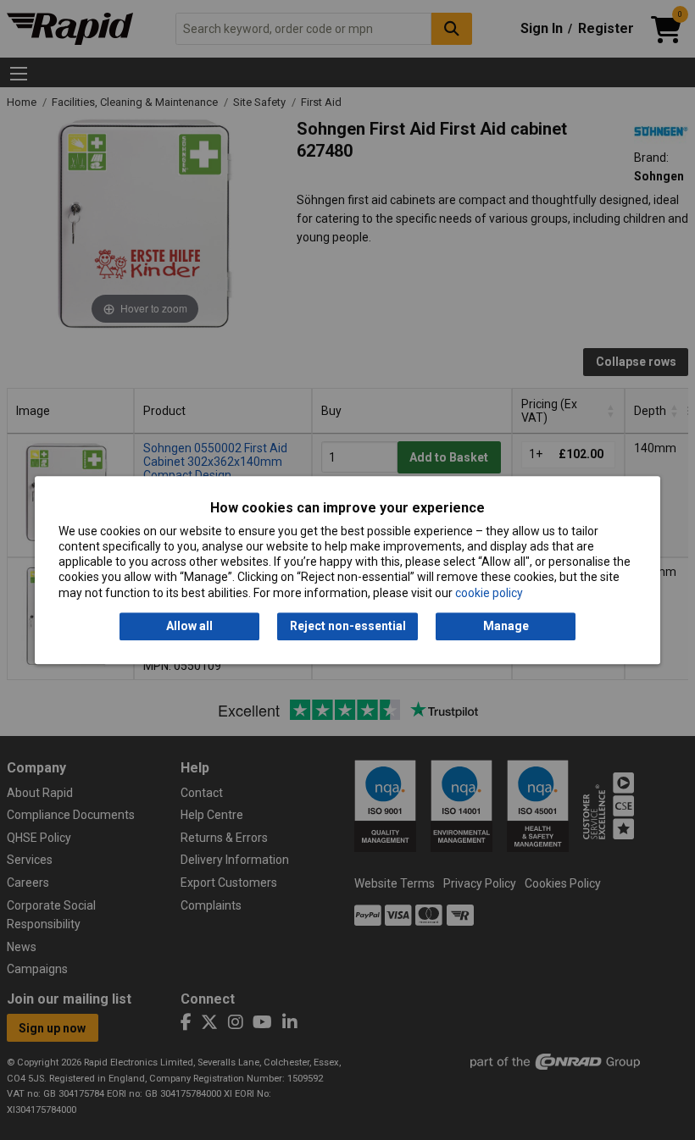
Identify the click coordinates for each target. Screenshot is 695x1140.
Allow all (189, 626)
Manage (506, 626)
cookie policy (489, 593)
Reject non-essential (348, 626)
